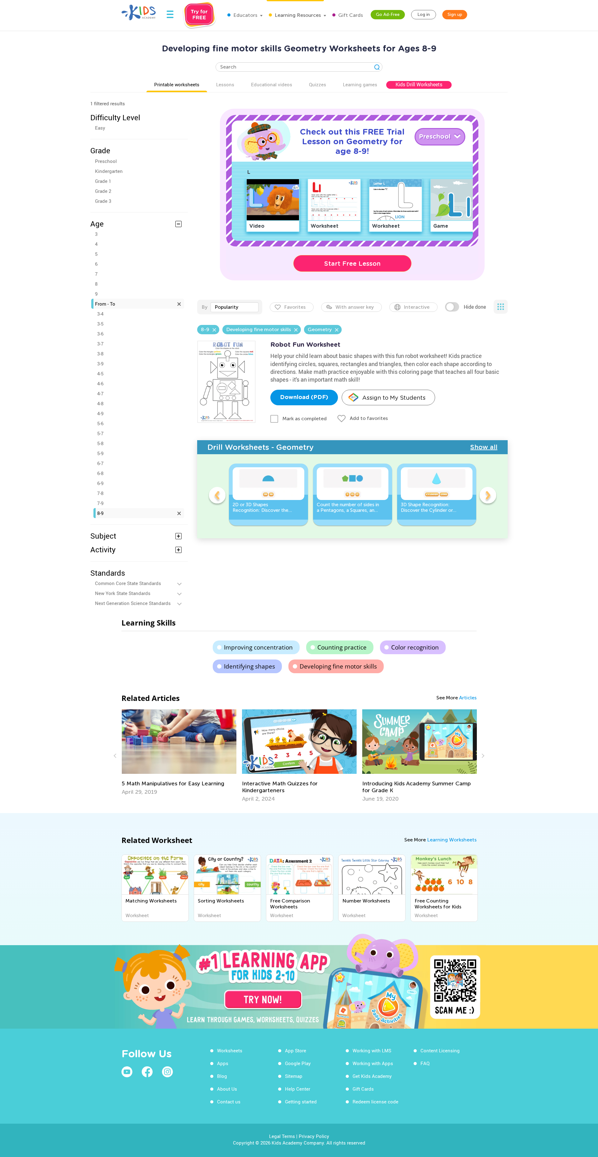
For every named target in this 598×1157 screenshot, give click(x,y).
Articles (468, 698)
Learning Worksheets (452, 840)
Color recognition (415, 647)
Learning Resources (297, 15)
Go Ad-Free (388, 14)
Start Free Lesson (352, 263)
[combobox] (235, 307)
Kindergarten (109, 171)
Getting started (301, 1101)
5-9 (100, 453)
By (204, 307)
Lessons (225, 84)
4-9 (100, 413)
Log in (423, 14)
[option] (268, 495)
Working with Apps (373, 1063)
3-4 (100, 314)
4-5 (100, 373)
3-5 (100, 324)
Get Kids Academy (372, 1076)
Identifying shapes (249, 666)
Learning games (360, 84)
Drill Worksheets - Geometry (260, 447)
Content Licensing (440, 1050)
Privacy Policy (314, 1136)
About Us (227, 1089)
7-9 (100, 503)
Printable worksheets (176, 84)
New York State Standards (122, 593)
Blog (222, 1076)
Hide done (475, 306)
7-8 (100, 493)
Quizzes (317, 84)
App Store (295, 1050)
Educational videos (271, 84)
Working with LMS (372, 1050)
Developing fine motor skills (338, 666)
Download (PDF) (304, 397)
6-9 (100, 483)
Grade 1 (103, 181)
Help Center (297, 1089)
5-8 (100, 443)
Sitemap (293, 1076)
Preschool (106, 161)
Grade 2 (103, 191)
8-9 (100, 513)
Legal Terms (282, 1136)
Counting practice (342, 647)
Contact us (228, 1101)
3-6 (100, 334)
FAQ (425, 1063)
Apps (222, 1063)
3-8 (100, 353)
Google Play (298, 1063)
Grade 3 (103, 201)
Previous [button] (217, 496)
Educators (244, 15)
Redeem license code (375, 1101)
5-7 (100, 433)
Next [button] (487, 496)
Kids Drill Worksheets (419, 84)
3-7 (100, 343)
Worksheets (229, 1050)
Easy (100, 128)
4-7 (100, 393)
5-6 (100, 423)
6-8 (100, 473)
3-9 (100, 363)
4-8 (100, 403)
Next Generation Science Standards (133, 603)
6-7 (100, 463)
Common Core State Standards (128, 583)
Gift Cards (350, 15)
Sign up (455, 14)
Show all (483, 447)
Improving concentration (258, 647)
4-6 (100, 383)
